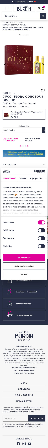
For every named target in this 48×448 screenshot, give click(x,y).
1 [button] (20, 145)
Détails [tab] (23, 178)
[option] (13, 139)
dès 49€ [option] (32, 139)
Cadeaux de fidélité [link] (24, 315)
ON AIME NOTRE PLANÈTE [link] (24, 373)
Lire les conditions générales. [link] (29, 427)
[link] (18, 443)
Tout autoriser (24, 258)
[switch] (41, 230)
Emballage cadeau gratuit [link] (26, 292)
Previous (5, 64)
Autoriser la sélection (24, 266)
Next (43, 64)
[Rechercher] (43, 16)
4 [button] (27, 145)
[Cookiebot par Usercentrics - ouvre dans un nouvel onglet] (34, 171)
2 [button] (22, 145)
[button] (7, 8)
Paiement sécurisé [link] (23, 304)
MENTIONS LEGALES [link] (26, 370)
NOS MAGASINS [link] (24, 395)
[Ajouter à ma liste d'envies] (42, 90)
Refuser (24, 274)
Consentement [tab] (9, 178)
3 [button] (25, 145)
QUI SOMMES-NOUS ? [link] (24, 346)
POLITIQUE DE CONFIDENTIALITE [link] (24, 368)
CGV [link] (15, 370)
